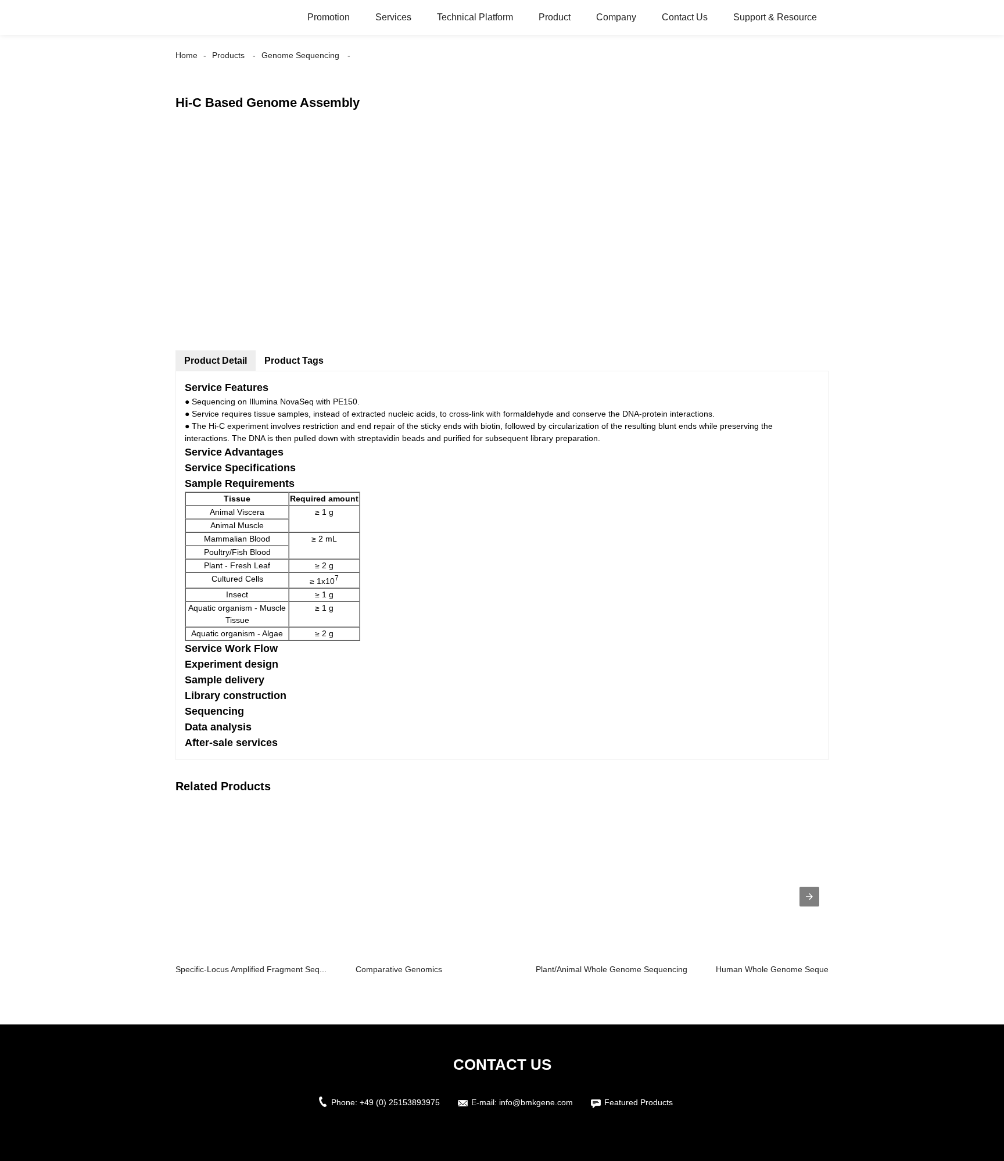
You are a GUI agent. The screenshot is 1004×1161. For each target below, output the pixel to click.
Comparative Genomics (399, 969)
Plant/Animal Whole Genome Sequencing (611, 969)
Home (186, 55)
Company (616, 17)
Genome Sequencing (300, 55)
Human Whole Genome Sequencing (782, 969)
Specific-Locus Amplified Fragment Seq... (251, 969)
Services (393, 17)
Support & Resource (775, 17)
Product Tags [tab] (294, 360)
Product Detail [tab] (215, 360)
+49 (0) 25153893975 (400, 1102)
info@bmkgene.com (536, 1102)
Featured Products (638, 1102)
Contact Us (685, 17)
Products (228, 55)
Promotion (328, 17)
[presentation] (809, 896)
